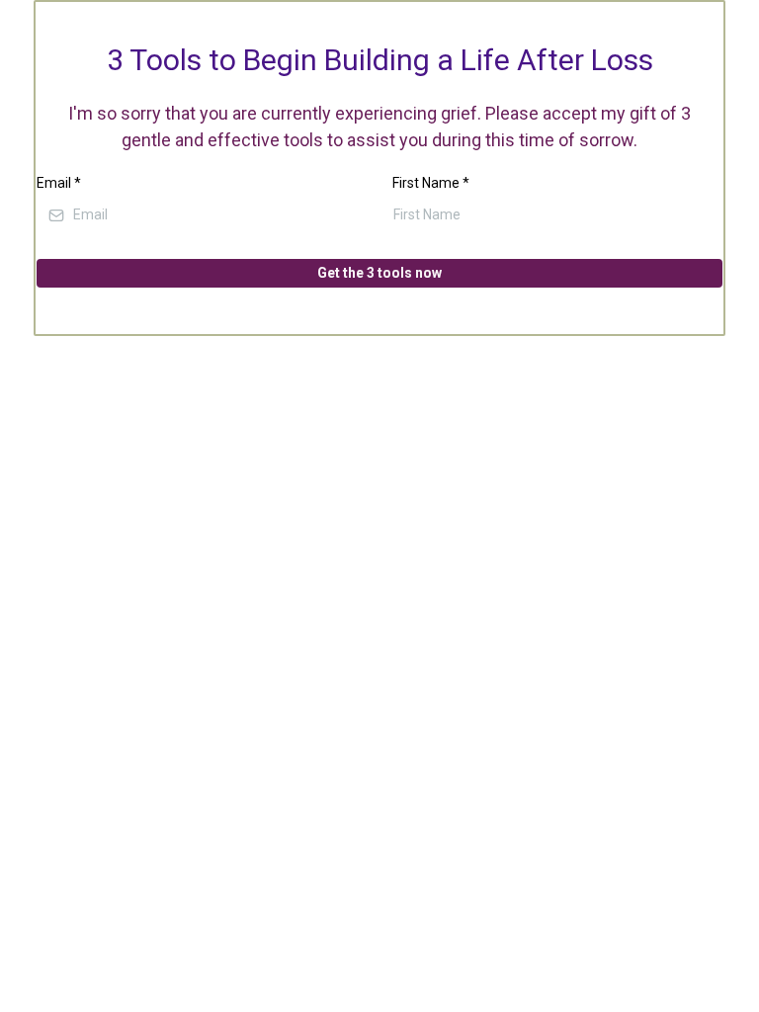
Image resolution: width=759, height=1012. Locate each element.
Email (59, 183)
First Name (430, 183)
